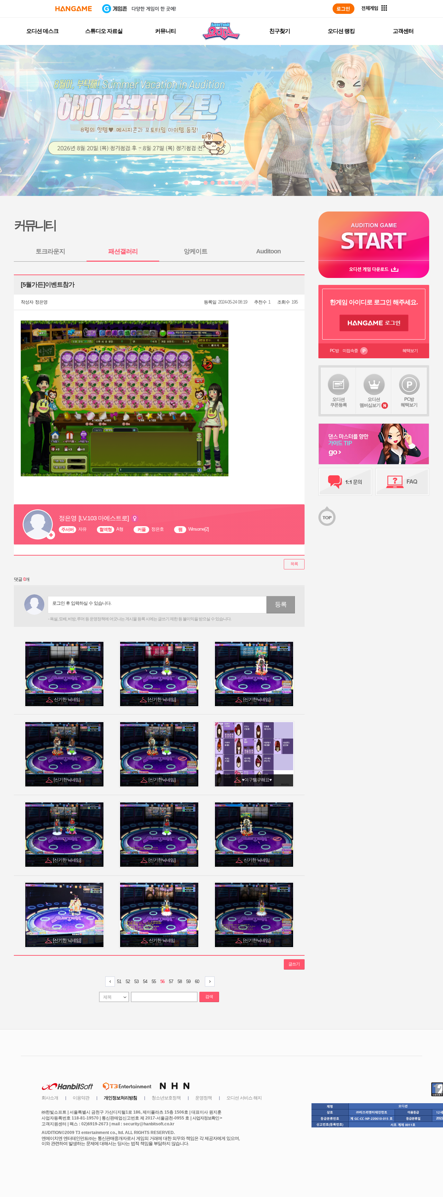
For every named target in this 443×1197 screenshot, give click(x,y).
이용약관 (81, 1097)
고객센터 (403, 31)
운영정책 (203, 1097)
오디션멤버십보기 (370, 402)
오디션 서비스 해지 (244, 1097)
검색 (209, 996)
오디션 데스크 (42, 31)
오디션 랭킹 (341, 31)
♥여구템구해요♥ (257, 779)
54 (145, 981)
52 (128, 981)
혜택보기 (410, 350)
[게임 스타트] (373, 236)
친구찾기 (279, 31)
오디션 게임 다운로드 (373, 269)
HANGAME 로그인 (374, 323)
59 (188, 981)
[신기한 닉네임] (162, 699)
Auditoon (268, 251)
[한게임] (73, 8)
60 (197, 981)
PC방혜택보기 (409, 402)
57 (171, 981)
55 (154, 981)
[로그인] (343, 8)
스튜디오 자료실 (104, 31)
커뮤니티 (165, 31)
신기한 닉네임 (67, 699)
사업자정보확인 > (207, 1118)
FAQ (402, 482)
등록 (281, 604)
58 (180, 981)
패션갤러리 (123, 251)
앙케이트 (195, 251)
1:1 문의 (345, 482)
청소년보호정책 (166, 1097)
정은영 (41, 302)
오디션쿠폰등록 (338, 402)
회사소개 (50, 1097)
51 (119, 981)
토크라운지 (50, 251)
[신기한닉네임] (257, 699)
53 (136, 981)
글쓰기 (294, 964)
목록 (294, 563)
